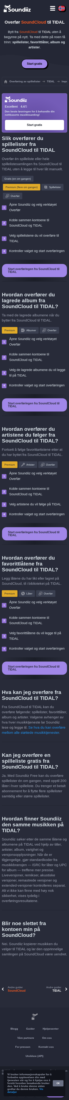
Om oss (47, 1037)
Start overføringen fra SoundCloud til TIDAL (33, 270)
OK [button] (58, 1083)
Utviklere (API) (34, 1056)
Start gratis (34, 63)
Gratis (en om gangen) (17, 178)
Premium (9, 330)
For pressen (22, 1046)
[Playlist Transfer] (17, 8)
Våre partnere (25, 1037)
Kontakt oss (46, 1046)
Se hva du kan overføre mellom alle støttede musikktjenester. (34, 730)
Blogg (14, 1028)
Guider (30, 1028)
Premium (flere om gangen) (22, 187)
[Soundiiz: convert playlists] (34, 1016)
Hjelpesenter (51, 1028)
